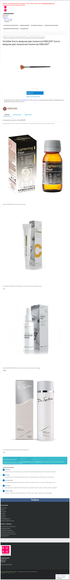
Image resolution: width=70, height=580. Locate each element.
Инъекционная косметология (8, 534)
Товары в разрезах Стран (7, 520)
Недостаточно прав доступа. (33, 96)
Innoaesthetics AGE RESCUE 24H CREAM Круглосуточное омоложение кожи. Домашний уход (22, 286)
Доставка (3, 513)
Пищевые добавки (5, 528)
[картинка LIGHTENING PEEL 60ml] (35, 165)
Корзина (5, 20)
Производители (5, 535)
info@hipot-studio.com (48, 3)
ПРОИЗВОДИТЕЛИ (5, 519)
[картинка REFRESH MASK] (35, 328)
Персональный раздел (6, 564)
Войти (5, 19)
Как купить (3, 511)
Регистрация (9, 19)
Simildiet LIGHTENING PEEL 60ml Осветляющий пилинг (14, 204)
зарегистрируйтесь (25, 100)
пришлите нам (36, 100)
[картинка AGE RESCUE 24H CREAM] (35, 247)
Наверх (67, 574)
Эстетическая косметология (8, 526)
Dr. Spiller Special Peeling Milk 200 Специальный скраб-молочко (16, 449)
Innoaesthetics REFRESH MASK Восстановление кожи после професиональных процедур (21, 368)
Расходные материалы (7, 530)
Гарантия (3, 515)
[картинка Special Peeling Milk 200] (35, 410)
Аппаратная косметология (8, 532)
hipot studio (11, 572)
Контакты (3, 517)
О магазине (5, 17)
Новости (3, 509)
